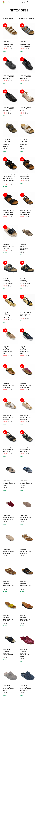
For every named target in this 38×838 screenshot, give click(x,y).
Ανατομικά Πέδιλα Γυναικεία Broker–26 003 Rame (25, 417)
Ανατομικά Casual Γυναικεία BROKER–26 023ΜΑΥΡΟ (9, 76)
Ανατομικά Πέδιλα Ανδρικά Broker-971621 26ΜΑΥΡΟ (8, 212)
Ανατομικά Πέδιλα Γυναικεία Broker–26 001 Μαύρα (25, 449)
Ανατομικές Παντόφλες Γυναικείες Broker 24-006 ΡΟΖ (8, 791)
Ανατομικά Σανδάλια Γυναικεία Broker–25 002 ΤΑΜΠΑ (8, 584)
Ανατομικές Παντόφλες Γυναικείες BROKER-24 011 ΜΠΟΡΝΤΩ (24, 653)
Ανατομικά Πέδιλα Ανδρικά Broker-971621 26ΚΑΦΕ (25, 176)
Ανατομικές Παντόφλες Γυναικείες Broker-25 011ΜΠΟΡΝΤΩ (8, 516)
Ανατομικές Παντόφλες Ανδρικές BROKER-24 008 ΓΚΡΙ (25, 721)
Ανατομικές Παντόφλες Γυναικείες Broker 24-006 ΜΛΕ (25, 791)
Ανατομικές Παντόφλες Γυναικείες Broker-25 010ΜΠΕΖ (8, 550)
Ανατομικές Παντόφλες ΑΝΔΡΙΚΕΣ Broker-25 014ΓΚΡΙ (9, 482)
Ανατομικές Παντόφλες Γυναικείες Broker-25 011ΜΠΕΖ (25, 516)
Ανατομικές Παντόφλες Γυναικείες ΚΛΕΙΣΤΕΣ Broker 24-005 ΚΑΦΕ (26, 826)
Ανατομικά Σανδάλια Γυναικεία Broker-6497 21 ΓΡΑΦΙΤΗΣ (8, 281)
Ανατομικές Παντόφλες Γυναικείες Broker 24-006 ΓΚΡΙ (8, 825)
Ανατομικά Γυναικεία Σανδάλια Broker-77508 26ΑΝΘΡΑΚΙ (25, 43)
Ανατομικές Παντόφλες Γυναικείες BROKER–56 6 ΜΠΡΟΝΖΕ (24, 246)
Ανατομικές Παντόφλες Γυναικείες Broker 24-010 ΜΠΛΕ (25, 687)
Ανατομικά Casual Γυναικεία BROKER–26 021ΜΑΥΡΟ (26, 76)
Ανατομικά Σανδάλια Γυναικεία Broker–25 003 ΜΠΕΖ (25, 550)
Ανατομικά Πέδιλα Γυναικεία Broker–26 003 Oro (8, 417)
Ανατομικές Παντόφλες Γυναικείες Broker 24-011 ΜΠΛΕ (25, 757)
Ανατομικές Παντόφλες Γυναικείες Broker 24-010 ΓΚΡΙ (8, 687)
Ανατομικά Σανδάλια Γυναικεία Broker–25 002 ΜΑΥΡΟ (25, 584)
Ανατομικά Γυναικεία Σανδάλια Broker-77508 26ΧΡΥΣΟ (8, 43)
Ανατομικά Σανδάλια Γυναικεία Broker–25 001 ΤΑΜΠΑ (25, 618)
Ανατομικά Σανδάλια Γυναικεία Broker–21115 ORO (8, 314)
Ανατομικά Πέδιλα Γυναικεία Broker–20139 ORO (25, 314)
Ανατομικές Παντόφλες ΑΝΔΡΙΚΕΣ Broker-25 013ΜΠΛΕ (26, 482)
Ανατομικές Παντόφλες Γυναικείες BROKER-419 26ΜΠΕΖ (23, 142)
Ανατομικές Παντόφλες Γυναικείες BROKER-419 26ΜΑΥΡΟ (6, 142)
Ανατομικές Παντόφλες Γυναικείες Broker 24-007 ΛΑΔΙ (8, 757)
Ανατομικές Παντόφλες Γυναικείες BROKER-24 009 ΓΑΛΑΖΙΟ (7, 722)
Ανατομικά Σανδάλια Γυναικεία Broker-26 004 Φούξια (25, 384)
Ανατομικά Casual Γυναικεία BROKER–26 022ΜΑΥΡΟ (9, 108)
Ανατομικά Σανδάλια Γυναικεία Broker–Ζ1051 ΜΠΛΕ (8, 245)
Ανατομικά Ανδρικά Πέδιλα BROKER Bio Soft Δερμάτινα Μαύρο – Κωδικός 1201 (9, 178)
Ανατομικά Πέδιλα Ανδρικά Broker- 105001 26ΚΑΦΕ (25, 212)
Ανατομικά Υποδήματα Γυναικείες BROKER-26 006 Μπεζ (7, 349)
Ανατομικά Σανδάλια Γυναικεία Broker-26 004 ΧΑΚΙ (8, 384)
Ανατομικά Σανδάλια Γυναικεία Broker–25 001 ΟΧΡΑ (8, 618)
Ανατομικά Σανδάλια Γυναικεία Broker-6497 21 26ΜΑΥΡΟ (25, 281)
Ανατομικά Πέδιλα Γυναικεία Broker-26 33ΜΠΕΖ (25, 108)
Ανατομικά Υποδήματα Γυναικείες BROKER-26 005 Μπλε (24, 349)
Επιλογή (5, 51)
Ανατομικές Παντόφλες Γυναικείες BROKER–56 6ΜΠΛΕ (8, 652)
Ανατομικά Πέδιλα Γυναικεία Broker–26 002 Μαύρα (8, 449)
